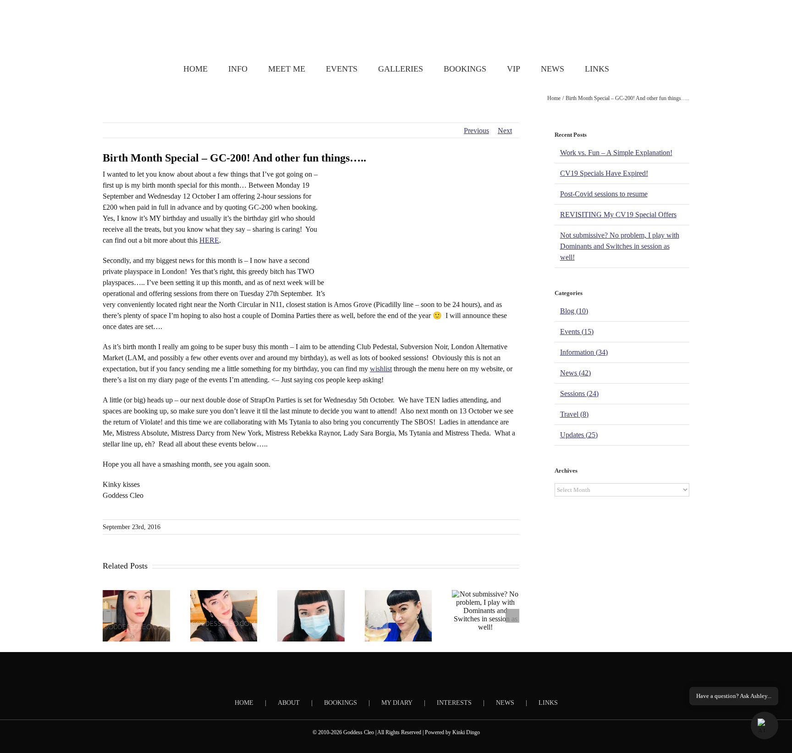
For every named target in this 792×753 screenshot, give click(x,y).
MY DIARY (396, 702)
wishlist (381, 369)
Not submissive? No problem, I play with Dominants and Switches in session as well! (619, 246)
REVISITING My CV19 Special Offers (618, 214)
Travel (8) (574, 414)
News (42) (575, 373)
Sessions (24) (579, 393)
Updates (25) (579, 435)
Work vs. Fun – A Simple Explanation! (616, 152)
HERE (209, 240)
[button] (764, 725)
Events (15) (577, 331)
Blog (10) (574, 311)
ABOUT (289, 702)
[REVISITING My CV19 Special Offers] (398, 615)
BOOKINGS (340, 702)
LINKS (548, 702)
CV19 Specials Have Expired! (604, 173)
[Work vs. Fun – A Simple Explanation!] (136, 615)
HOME (244, 702)
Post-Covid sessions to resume (604, 194)
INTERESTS (454, 702)
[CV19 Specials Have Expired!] (224, 615)
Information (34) (584, 352)
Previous (476, 130)
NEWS (505, 702)
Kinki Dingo (466, 732)
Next (505, 130)
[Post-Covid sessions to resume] (311, 615)
